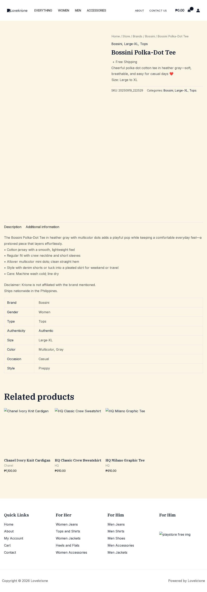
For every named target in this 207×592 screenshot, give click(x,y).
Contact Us (158, 10)
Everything (43, 10)
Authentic (46, 331)
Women (63, 10)
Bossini (150, 36)
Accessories (96, 10)
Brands (137, 36)
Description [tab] (12, 227)
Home (115, 36)
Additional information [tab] (42, 227)
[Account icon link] (198, 10)
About (139, 10)
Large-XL (131, 44)
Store (126, 36)
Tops (144, 44)
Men (78, 10)
